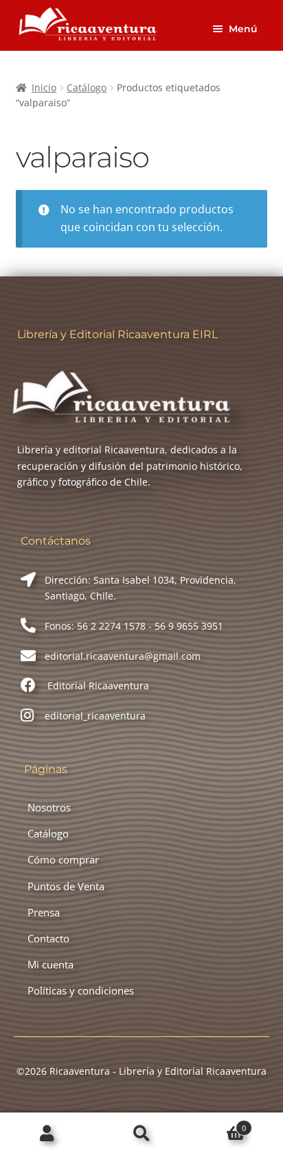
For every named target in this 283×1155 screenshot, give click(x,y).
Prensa (43, 912)
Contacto (48, 938)
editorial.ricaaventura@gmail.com (123, 656)
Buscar (141, 1134)
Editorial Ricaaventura (97, 685)
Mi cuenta (50, 964)
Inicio (44, 87)
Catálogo (86, 87)
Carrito (217, 1123)
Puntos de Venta (65, 886)
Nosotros (49, 807)
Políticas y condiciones (80, 990)
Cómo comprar (63, 859)
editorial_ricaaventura (95, 715)
